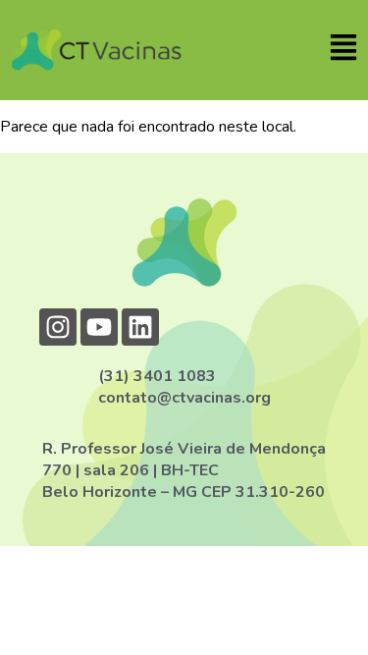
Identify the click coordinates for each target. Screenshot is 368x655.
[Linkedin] (140, 327)
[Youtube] (99, 327)
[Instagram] (58, 327)
